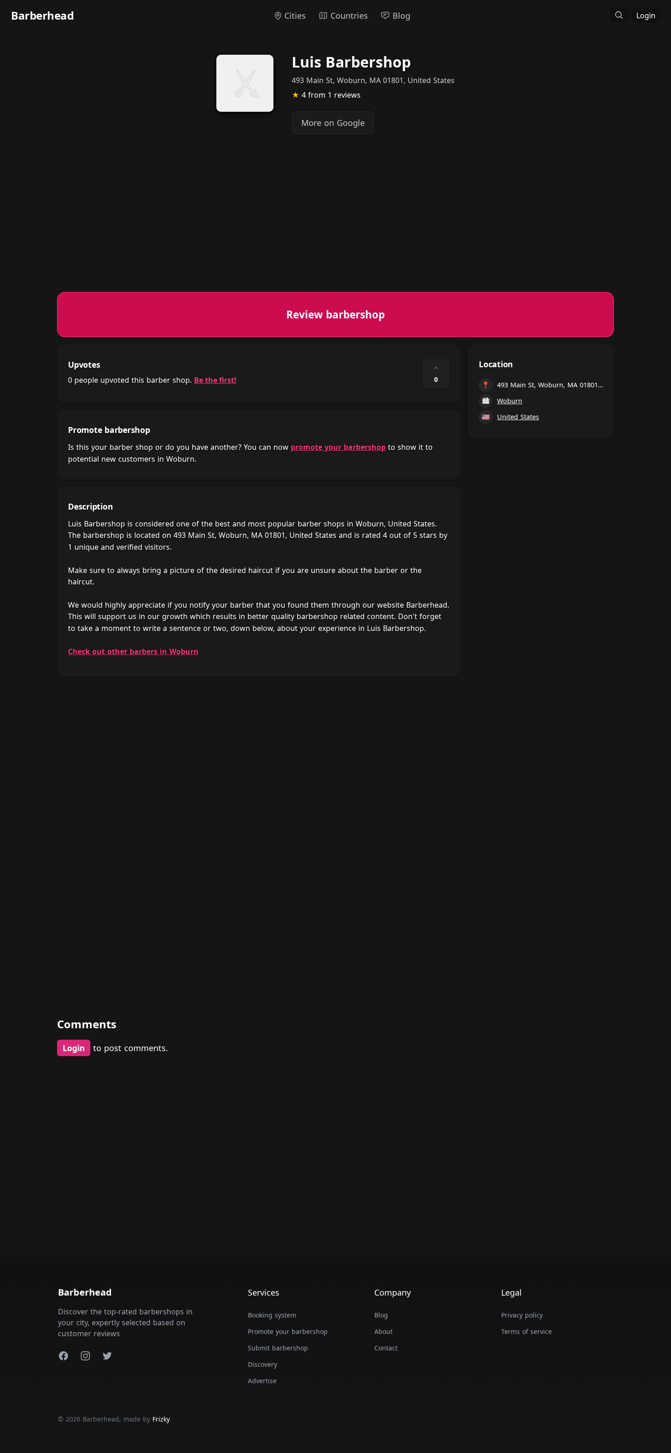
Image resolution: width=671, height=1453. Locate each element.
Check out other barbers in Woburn (133, 651)
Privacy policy (522, 1315)
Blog (381, 1315)
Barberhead (42, 15)
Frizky (161, 1419)
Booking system (272, 1315)
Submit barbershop (278, 1348)
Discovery (262, 1364)
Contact (386, 1348)
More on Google (333, 122)
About (383, 1331)
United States (518, 416)
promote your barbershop (338, 447)
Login (645, 15)
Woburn (509, 400)
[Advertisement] (331, 228)
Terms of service (526, 1331)
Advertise (262, 1380)
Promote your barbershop (288, 1331)
